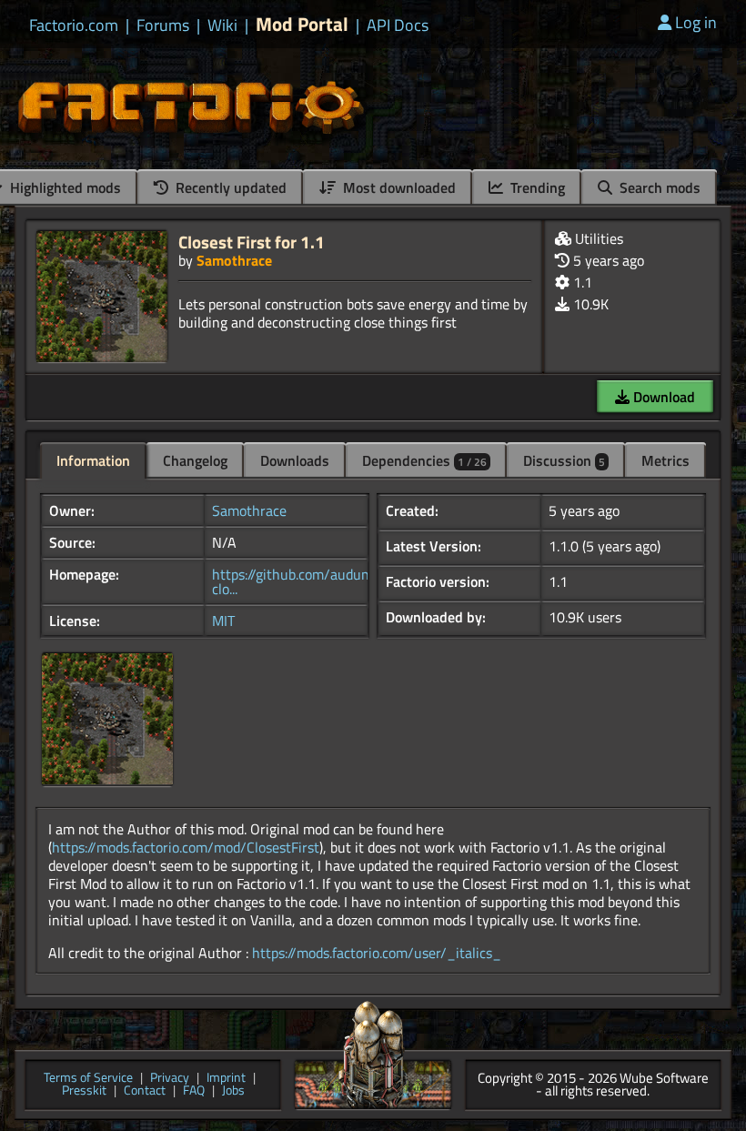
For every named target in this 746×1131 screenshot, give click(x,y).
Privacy (169, 1079)
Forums (162, 25)
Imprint (226, 1079)
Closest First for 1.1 (251, 241)
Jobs (233, 1091)
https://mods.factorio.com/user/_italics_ (376, 953)
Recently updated (229, 187)
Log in (696, 22)
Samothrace (234, 260)
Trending (536, 187)
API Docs (397, 25)
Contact (145, 1091)
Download (662, 397)
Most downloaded (397, 187)
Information (93, 460)
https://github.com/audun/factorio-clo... (320, 581)
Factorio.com (73, 25)
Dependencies (424, 460)
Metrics (665, 460)
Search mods (658, 187)
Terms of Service (88, 1079)
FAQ (194, 1091)
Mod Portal (302, 24)
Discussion (564, 460)
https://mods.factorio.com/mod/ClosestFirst (185, 847)
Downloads (294, 460)
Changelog (195, 460)
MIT (223, 620)
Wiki (222, 25)
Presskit (84, 1091)
